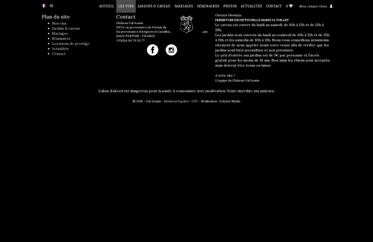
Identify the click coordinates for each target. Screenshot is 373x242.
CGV (195, 101)
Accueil (106, 6)
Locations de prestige (71, 43)
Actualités (251, 6)
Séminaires (208, 6)
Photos (230, 6)
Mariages (184, 6)
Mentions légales (176, 101)
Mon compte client (313, 6)
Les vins (126, 6)
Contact (274, 6)
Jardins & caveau (154, 6)
